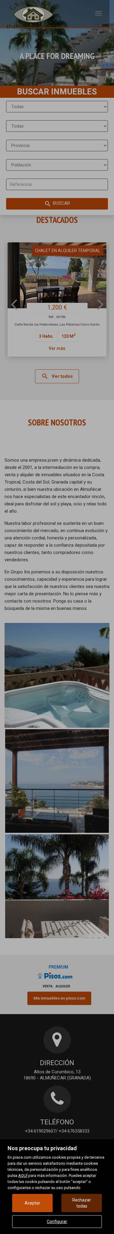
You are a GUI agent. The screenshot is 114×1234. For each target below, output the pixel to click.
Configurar (57, 1221)
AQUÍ (22, 1175)
